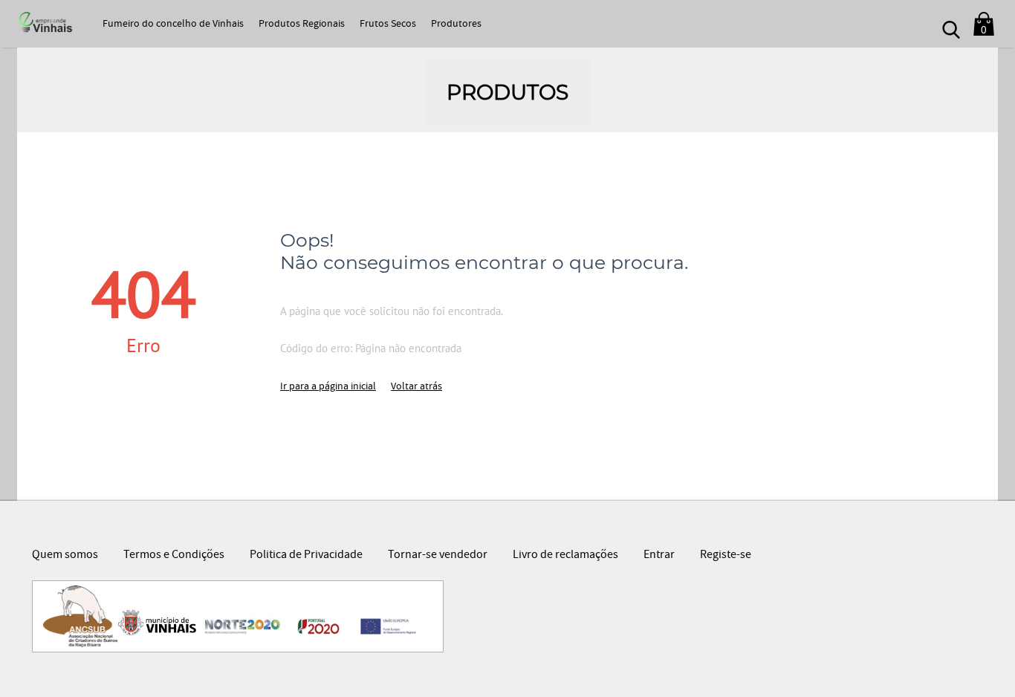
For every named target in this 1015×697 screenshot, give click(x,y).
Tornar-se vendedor (437, 556)
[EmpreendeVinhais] (44, 23)
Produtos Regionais (302, 24)
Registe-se (725, 556)
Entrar (659, 556)
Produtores (456, 24)
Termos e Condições (173, 556)
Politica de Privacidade (306, 556)
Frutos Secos (388, 24)
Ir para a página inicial (328, 387)
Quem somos (65, 556)
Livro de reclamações (565, 556)
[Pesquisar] (951, 23)
